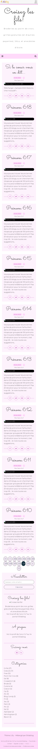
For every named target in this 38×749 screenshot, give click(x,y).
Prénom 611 (19, 460)
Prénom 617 (19, 157)
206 (10, 564)
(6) (9, 681)
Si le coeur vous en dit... (19, 70)
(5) (7, 684)
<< (5, 559)
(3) (6, 691)
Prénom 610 (19, 510)
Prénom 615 (19, 258)
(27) (7, 668)
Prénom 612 (19, 409)
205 (6, 564)
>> (19, 568)
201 (19, 559)
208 (19, 564)
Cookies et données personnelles (12, 746)
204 (33, 559)
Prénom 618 (19, 107)
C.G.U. (27, 743)
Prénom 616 (19, 208)
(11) (8, 671)
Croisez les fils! (19, 15)
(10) (7, 673)
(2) (6, 707)
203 (28, 559)
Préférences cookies (28, 746)
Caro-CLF (23, 614)
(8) (11, 676)
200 (15, 559)
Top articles (32, 741)
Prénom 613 (19, 359)
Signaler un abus (19, 743)
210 (28, 564)
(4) (8, 686)
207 (15, 564)
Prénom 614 (19, 309)
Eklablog (30, 735)
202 (24, 559)
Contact (9, 743)
